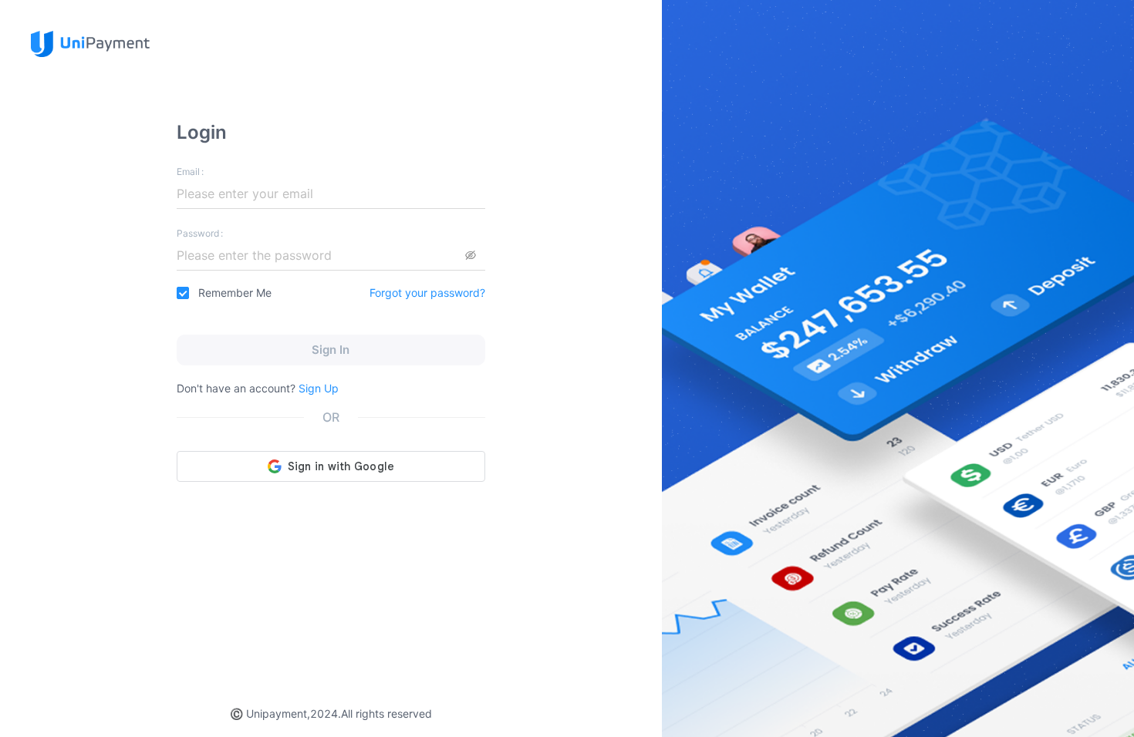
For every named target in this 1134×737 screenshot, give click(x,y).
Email (188, 171)
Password (198, 233)
